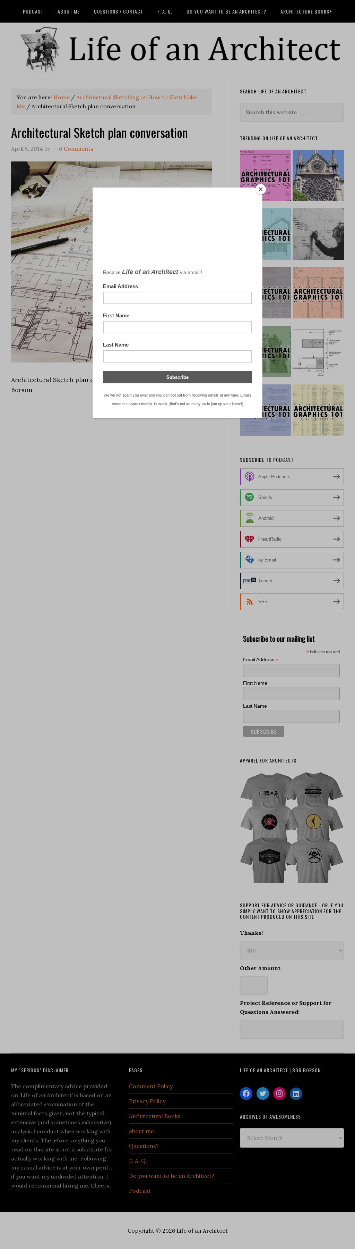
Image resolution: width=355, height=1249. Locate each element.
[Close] (261, 189)
